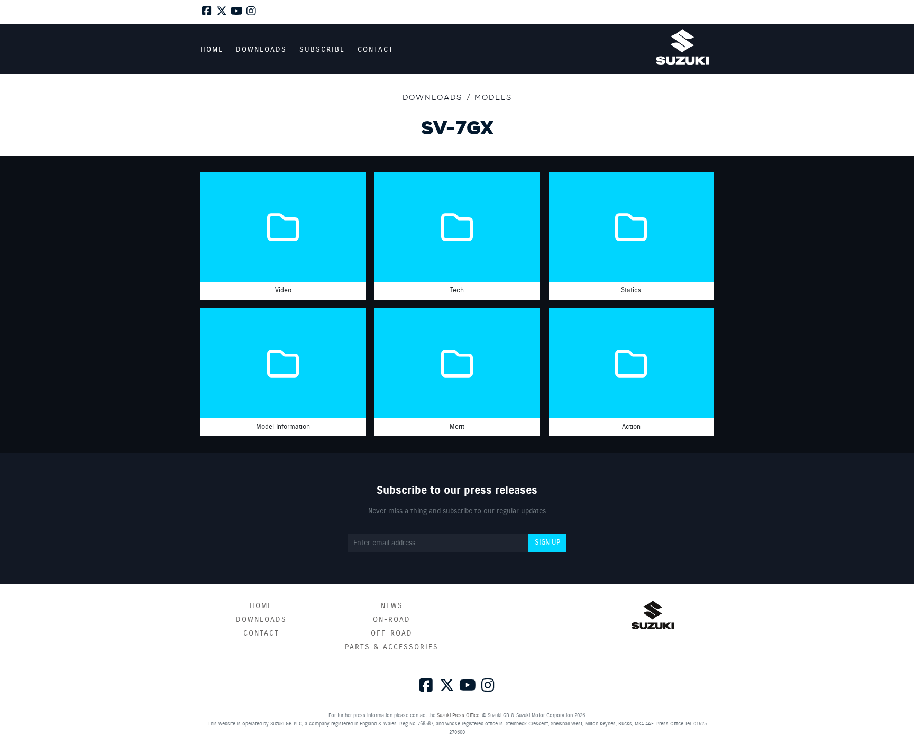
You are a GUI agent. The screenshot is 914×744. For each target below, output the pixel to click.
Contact (261, 633)
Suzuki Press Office (458, 715)
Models (493, 97)
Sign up (547, 542)
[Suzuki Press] (682, 47)
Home (261, 606)
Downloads (432, 97)
